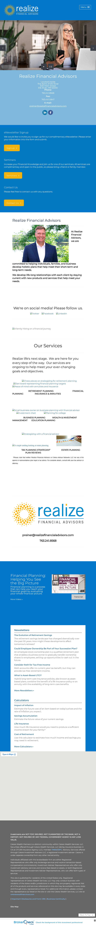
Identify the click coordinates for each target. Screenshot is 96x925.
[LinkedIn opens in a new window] (44, 112)
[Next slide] (93, 48)
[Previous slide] (3, 48)
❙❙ (50, 66)
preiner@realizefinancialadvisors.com (48, 106)
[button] (85, 7)
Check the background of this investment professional (59, 922)
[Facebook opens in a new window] (50, 112)
